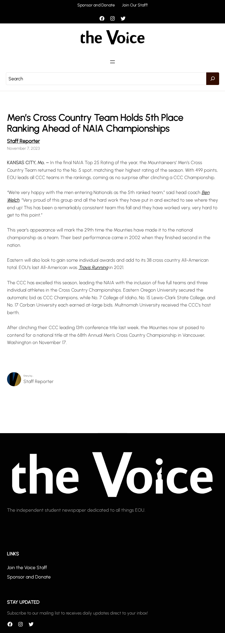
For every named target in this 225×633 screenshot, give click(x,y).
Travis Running (93, 267)
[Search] (212, 78)
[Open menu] (112, 61)
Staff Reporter (23, 141)
